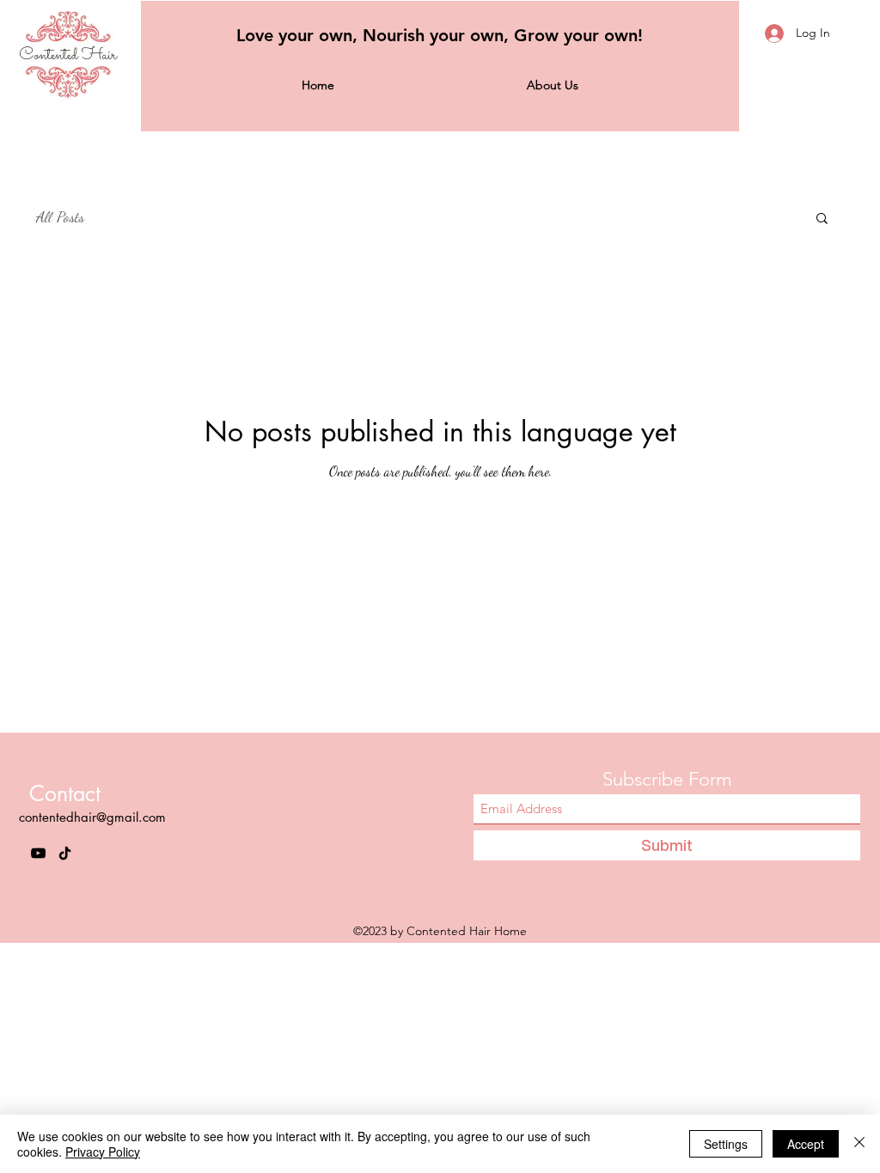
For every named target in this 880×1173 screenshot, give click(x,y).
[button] (822, 219)
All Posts (60, 216)
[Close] (859, 1143)
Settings (726, 1143)
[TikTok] (65, 853)
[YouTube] (38, 853)
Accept (805, 1143)
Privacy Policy (102, 1151)
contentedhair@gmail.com (92, 817)
